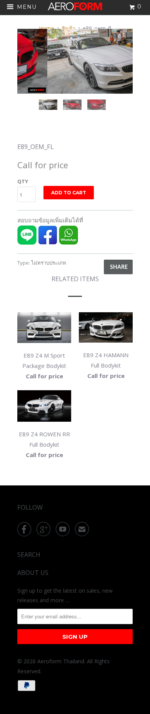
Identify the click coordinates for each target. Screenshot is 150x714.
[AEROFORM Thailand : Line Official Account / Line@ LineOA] (27, 242)
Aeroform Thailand (60, 661)
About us (32, 572)
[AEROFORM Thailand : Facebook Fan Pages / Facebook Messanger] (47, 242)
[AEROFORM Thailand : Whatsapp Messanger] (68, 242)
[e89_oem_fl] (78, 61)
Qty (22, 181)
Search (28, 554)
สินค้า (68, 28)
